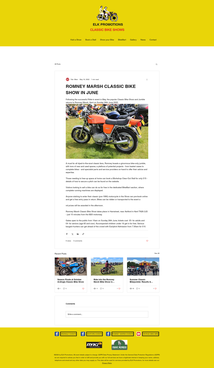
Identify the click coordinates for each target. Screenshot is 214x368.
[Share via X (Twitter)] (72, 234)
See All (156, 253)
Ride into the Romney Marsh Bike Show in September (104, 280)
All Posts (58, 64)
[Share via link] (83, 234)
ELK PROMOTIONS (108, 24)
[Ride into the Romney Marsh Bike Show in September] (107, 267)
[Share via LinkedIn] (78, 234)
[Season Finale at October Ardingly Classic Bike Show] (71, 267)
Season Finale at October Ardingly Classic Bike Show (70, 280)
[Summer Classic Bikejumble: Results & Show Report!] (143, 267)
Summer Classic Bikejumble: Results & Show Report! (140, 280)
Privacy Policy (107, 363)
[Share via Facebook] (67, 234)
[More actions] (147, 79)
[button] (156, 64)
